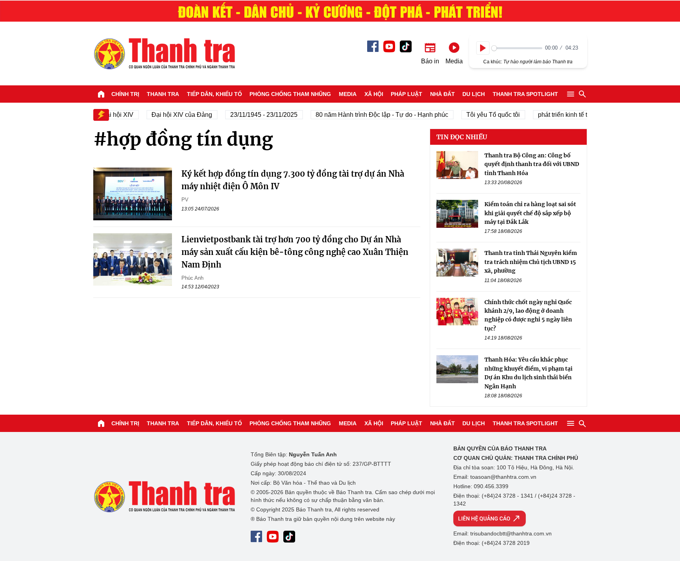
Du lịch (473, 94)
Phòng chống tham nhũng (290, 94)
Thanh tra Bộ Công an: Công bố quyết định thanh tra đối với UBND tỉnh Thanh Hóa (531, 164)
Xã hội (373, 94)
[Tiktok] (406, 46)
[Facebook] (373, 46)
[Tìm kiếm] (582, 94)
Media (348, 94)
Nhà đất (442, 94)
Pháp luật (406, 94)
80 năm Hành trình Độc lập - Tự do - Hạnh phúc (376, 114)
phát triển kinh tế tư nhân (567, 114)
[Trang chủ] (101, 94)
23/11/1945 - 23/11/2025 (258, 114)
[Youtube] (389, 46)
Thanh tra (163, 94)
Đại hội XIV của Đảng (176, 114)
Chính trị (125, 94)
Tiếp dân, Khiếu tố (214, 94)
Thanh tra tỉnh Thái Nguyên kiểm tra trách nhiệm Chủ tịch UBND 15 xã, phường (530, 262)
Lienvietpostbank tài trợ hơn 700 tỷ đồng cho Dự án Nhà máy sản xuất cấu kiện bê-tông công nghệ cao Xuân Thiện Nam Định (294, 251)
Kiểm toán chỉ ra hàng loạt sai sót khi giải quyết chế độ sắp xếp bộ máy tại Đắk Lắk (530, 213)
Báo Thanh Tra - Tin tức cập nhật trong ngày (164, 53)
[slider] (517, 48)
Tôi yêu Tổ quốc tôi (487, 114)
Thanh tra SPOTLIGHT (525, 94)
